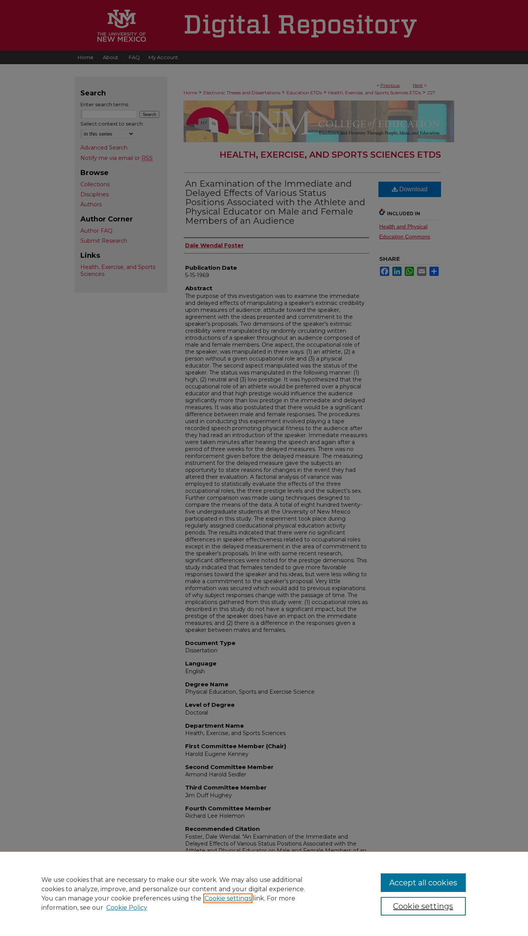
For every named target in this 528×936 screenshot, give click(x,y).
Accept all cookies (423, 882)
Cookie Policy (126, 907)
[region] (264, 893)
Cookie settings (227, 898)
